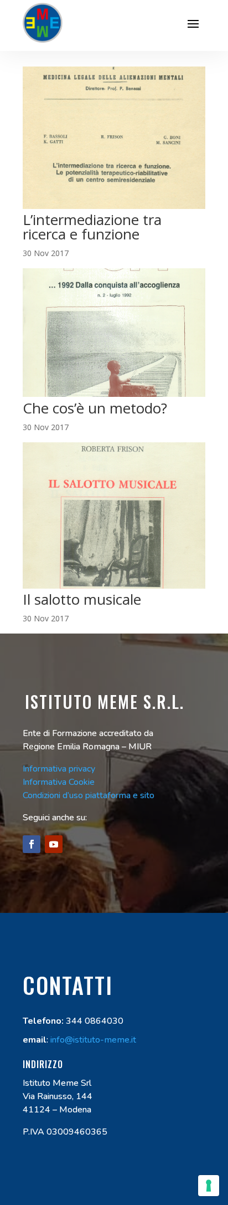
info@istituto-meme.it (93, 1040)
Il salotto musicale (82, 599)
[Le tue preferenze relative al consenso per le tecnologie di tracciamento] (208, 1185)
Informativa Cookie (59, 782)
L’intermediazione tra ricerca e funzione (92, 227)
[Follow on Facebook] (31, 844)
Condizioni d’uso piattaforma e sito (88, 795)
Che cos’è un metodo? (95, 408)
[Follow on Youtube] (54, 844)
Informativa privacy (59, 769)
